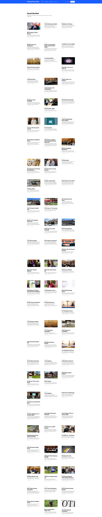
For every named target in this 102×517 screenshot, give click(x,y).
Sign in (68, 1)
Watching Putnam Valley (33, 1)
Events (56, 1)
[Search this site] (66, 1)
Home (42, 1)
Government (51, 1)
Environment (46, 1)
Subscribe (72, 1)
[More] (58, 1)
